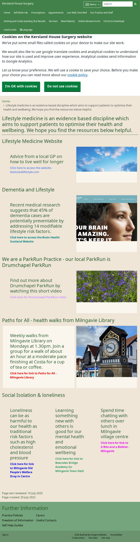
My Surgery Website (97, 535)
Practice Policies (12, 515)
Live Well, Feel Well (77, 13)
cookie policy (77, 75)
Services (53, 21)
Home (6, 101)
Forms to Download (114, 21)
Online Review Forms (89, 21)
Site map (105, 538)
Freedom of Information (17, 520)
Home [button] (7, 13)
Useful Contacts (46, 520)
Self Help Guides (12, 525)
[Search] (135, 4)
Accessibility (116, 535)
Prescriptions (38, 13)
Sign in (5, 535)
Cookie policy (78, 538)
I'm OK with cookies (21, 86)
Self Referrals (21, 13)
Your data (92, 538)
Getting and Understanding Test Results (24, 21)
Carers (40, 515)
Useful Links (10, 30)
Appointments (56, 13)
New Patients (68, 21)
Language (27, 30)
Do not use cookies (62, 86)
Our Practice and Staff (101, 13)
